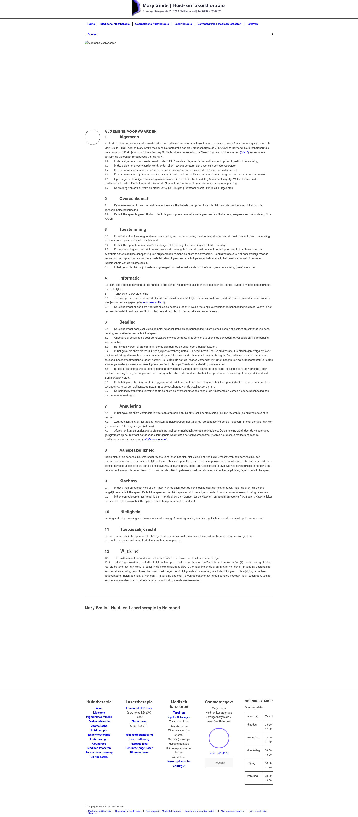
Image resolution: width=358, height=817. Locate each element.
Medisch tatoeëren (99, 748)
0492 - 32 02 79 (219, 753)
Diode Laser (139, 721)
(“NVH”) (244, 152)
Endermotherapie (99, 735)
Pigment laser (139, 752)
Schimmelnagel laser (139, 748)
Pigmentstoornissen (99, 717)
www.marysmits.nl (153, 302)
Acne (99, 708)
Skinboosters (99, 757)
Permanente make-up (99, 752)
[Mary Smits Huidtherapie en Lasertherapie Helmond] (179, 9)
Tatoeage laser (139, 743)
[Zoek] (270, 34)
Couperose (99, 743)
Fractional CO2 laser (139, 708)
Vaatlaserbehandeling (139, 735)
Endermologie (99, 739)
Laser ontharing (139, 739)
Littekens (99, 712)
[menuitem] (91, 24)
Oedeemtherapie (99, 721)
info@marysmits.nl (155, 439)
